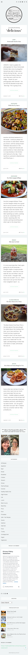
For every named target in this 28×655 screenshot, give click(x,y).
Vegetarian (4, 540)
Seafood (3, 523)
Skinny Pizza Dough (11, 611)
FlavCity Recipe (4, 486)
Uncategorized (14, 103)
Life (2, 497)
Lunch (2, 500)
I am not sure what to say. (13, 628)
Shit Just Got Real (14, 242)
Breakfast (14, 239)
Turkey (3, 531)
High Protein (4, 494)
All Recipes (11, 299)
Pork (2, 511)
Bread (2, 471)
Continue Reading (14, 90)
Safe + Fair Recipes (6, 517)
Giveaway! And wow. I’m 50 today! (14, 617)
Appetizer (14, 363)
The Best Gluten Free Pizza (14, 301)
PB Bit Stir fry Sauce (14, 105)
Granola (3, 489)
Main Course (4, 503)
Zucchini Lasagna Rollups (14, 178)
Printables (3, 514)
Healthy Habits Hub (6, 491)
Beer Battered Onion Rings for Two (14, 365)
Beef (2, 469)
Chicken (3, 477)
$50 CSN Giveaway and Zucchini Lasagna (16, 622)
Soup (2, 528)
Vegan (2, 537)
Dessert (14, 39)
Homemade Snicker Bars (14, 41)
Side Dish (3, 526)
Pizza (18, 299)
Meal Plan (3, 506)
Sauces (3, 520)
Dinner (15, 299)
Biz (23, 96)
